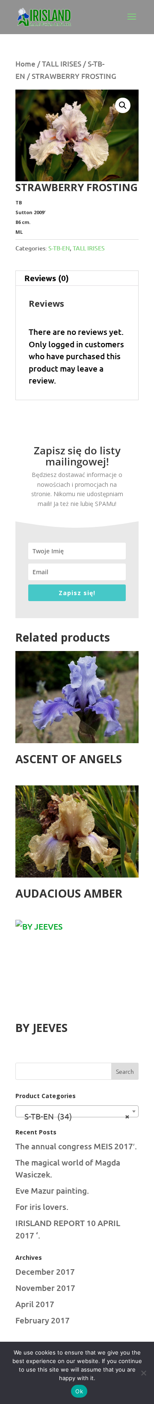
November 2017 (45, 1287)
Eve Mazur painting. (52, 1190)
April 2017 (34, 1304)
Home (25, 64)
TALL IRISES (61, 64)
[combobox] (77, 1111)
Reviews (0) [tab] (46, 278)
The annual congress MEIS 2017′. (76, 1146)
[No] (143, 1373)
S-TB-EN (59, 248)
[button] (122, 105)
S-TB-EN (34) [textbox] (74, 1115)
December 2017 (45, 1271)
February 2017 (42, 1320)
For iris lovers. (41, 1206)
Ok (79, 1391)
